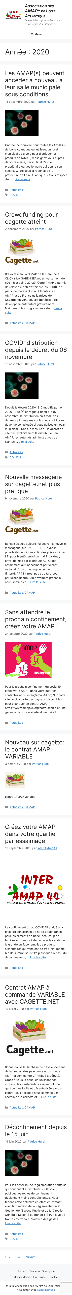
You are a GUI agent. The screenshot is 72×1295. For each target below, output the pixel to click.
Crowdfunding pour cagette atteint (31, 218)
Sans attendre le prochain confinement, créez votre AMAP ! (36, 619)
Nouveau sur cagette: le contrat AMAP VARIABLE (34, 749)
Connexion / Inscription (42, 1271)
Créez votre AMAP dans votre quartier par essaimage (31, 833)
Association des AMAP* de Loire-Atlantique (41, 10)
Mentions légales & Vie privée (30, 1277)
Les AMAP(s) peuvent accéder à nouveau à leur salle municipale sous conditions (34, 84)
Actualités (16, 190)
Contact (54, 1277)
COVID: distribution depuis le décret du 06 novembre (36, 349)
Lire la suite (22, 179)
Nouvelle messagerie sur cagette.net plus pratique (33, 483)
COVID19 (15, 195)
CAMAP (30, 323)
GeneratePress (46, 1289)
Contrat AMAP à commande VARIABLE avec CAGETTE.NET (35, 994)
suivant (28, 1257)
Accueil (21, 1271)
